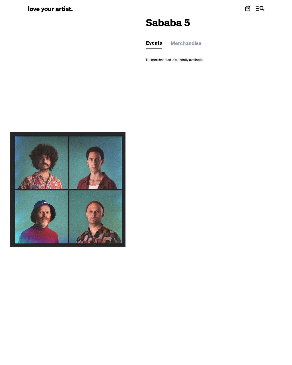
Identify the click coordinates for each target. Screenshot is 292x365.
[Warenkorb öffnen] (248, 8)
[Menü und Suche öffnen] (260, 8)
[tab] (156, 44)
